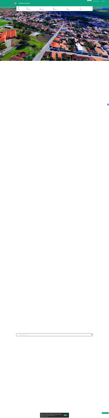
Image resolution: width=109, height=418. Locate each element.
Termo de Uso (46, 416)
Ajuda (104, 1)
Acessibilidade (96, 1)
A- (87, 0)
